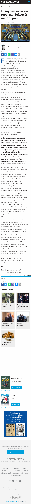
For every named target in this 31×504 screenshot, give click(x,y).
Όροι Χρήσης (7, 488)
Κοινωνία (17, 471)
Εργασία (24, 468)
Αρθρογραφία (24, 473)
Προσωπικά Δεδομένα (15, 490)
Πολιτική (6, 468)
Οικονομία (15, 468)
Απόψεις (16, 473)
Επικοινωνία (23, 488)
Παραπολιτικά (5, 7)
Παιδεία (25, 471)
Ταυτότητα (15, 488)
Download (17, 387)
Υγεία (13, 395)
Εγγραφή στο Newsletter (15, 452)
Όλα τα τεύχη (5, 390)
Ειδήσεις (4, 473)
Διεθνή (10, 473)
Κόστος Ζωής (6, 471)
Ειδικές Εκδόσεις (15, 475)
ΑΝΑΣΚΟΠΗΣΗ (16, 378)
